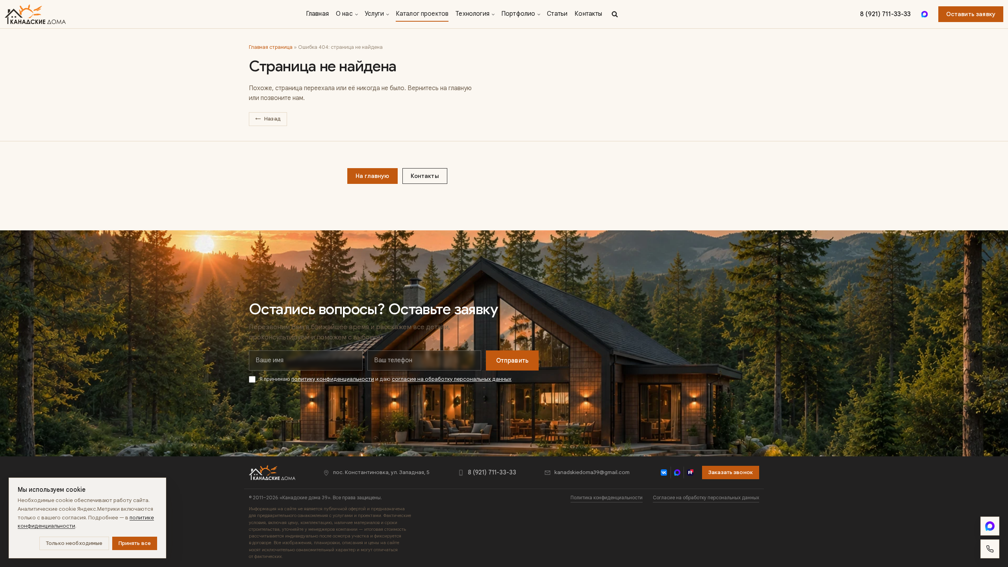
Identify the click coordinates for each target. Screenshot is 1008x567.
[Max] (924, 14)
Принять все (135, 543)
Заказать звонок (730, 472)
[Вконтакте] (664, 472)
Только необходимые (74, 543)
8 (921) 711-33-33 (885, 14)
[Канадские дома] (272, 472)
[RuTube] (690, 472)
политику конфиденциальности (332, 379)
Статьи (557, 14)
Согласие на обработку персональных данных (706, 498)
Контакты (588, 14)
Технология (472, 14)
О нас (344, 14)
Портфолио (518, 14)
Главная (317, 14)
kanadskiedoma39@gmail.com (592, 472)
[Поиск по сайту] (615, 14)
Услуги (374, 14)
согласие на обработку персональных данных (451, 379)
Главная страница (271, 47)
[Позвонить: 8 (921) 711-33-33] (989, 548)
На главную (372, 176)
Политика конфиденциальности (607, 498)
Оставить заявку (970, 14)
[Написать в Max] (989, 526)
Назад (268, 118)
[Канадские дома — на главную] (35, 14)
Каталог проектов (422, 14)
